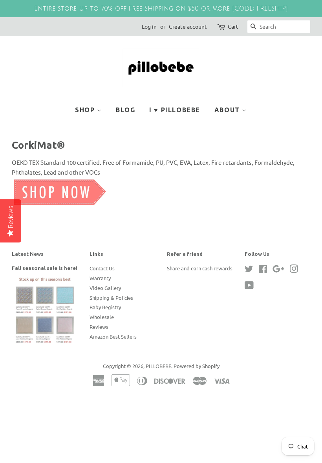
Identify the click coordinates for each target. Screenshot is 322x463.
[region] (161, 8)
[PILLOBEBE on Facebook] (262, 270)
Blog (125, 109)
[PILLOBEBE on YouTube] (249, 286)
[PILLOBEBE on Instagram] (293, 270)
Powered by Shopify (197, 366)
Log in (149, 26)
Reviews (99, 326)
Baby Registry (105, 307)
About (228, 109)
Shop (86, 109)
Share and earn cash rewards (199, 268)
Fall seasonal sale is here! (44, 268)
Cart (233, 26)
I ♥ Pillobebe (174, 109)
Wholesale (102, 317)
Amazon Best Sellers (113, 336)
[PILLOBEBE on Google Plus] (278, 270)
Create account (188, 26)
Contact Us (102, 268)
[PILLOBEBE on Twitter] (249, 270)
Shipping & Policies (111, 297)
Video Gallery (105, 287)
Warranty (100, 278)
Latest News (28, 254)
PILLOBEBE (158, 366)
